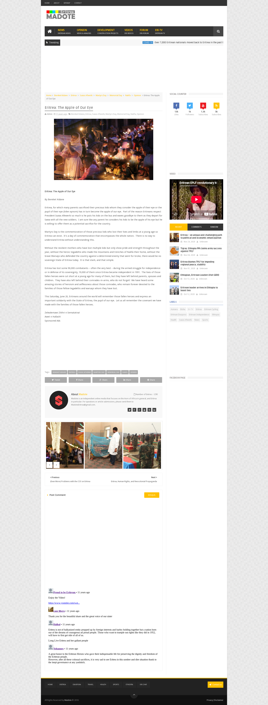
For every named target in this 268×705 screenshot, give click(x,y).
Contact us (217, 684)
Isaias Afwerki (86, 95)
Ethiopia (220, 42)
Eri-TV (160, 31)
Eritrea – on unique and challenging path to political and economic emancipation (201, 236)
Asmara (174, 309)
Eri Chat (143, 685)
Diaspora (77, 685)
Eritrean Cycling (211, 309)
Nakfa (128, 95)
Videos (129, 31)
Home (47, 3)
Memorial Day (116, 95)
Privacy (210, 700)
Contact (78, 3)
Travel (90, 685)
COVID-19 (124, 42)
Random (214, 227)
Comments (196, 227)
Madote (68, 700)
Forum (144, 31)
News (64, 31)
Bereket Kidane (61, 95)
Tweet (57, 380)
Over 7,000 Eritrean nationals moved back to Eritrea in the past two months (171, 42)
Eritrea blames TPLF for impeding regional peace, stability (197, 263)
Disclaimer (218, 700)
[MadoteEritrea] (129, 410)
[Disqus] (103, 542)
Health (173, 320)
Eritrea (74, 95)
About (56, 3)
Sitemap (67, 3)
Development (107, 31)
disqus (151, 495)
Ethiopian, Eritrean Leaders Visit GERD (200, 275)
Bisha (182, 309)
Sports (205, 320)
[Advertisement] (134, 70)
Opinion (84, 31)
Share (80, 380)
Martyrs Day (101, 95)
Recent (178, 227)
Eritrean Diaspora (178, 314)
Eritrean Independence (199, 314)
